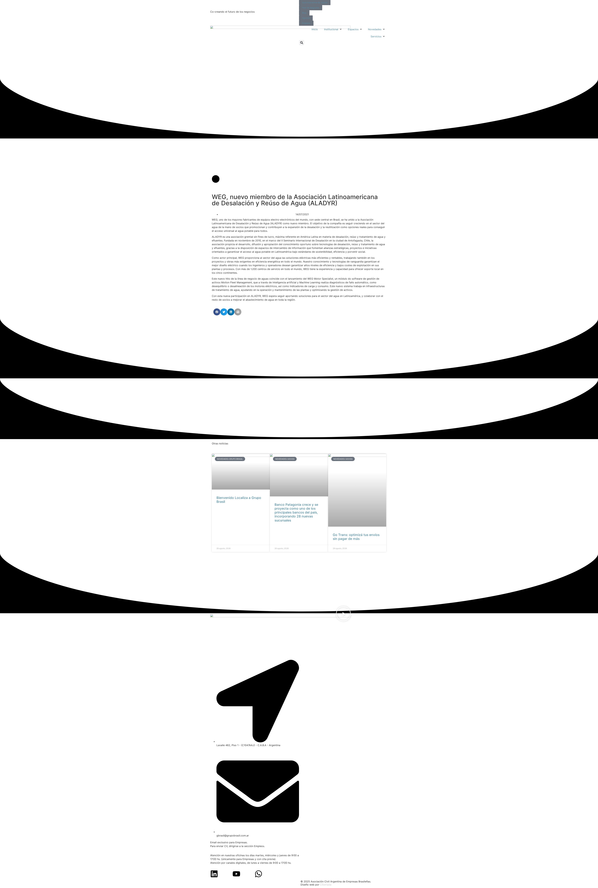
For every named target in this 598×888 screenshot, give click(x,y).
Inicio (315, 29)
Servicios (376, 36)
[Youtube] (236, 874)
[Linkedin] (214, 874)
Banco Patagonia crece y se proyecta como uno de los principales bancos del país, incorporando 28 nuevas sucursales (296, 512)
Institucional (331, 29)
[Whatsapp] (258, 874)
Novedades (374, 29)
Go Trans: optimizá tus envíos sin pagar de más (356, 537)
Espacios (353, 29)
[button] (301, 42)
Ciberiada (325, 884)
